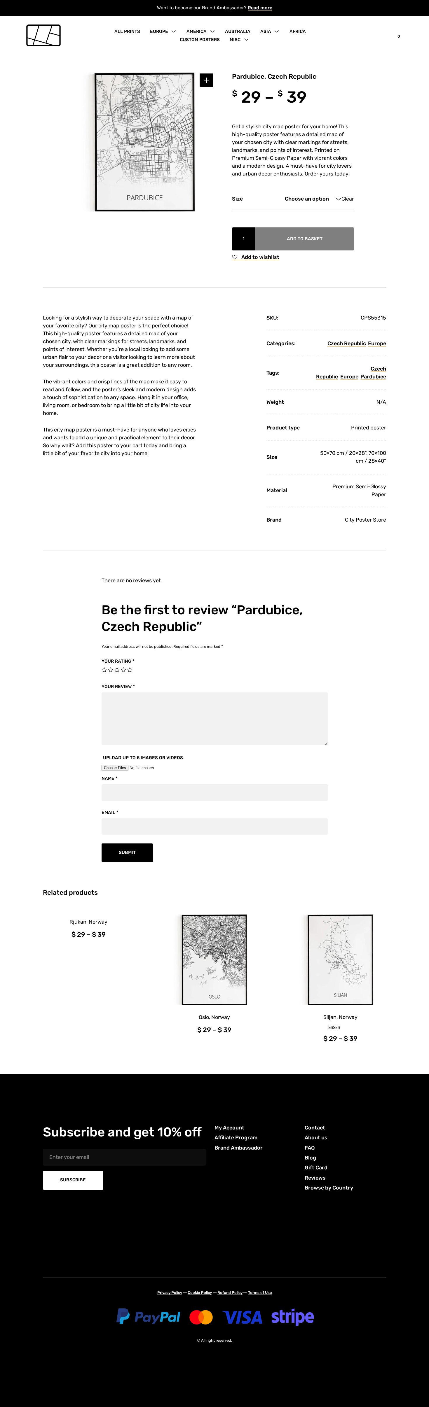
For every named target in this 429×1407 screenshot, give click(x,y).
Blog (310, 1158)
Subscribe (73, 1180)
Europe (159, 31)
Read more (260, 7)
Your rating (118, 661)
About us (316, 1137)
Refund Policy (230, 1292)
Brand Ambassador (238, 1148)
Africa (298, 31)
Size (237, 199)
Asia (265, 31)
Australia (237, 31)
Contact (315, 1127)
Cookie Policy (200, 1292)
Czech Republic (346, 343)
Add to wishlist (259, 257)
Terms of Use (260, 1292)
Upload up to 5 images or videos (143, 757)
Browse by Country (329, 1188)
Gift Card (316, 1167)
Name (110, 778)
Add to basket (304, 238)
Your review (118, 686)
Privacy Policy (169, 1292)
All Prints (127, 31)
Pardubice (373, 376)
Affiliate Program (235, 1137)
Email (110, 812)
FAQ (310, 1148)
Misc (235, 39)
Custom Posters (200, 39)
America (196, 31)
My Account (229, 1127)
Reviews (315, 1178)
